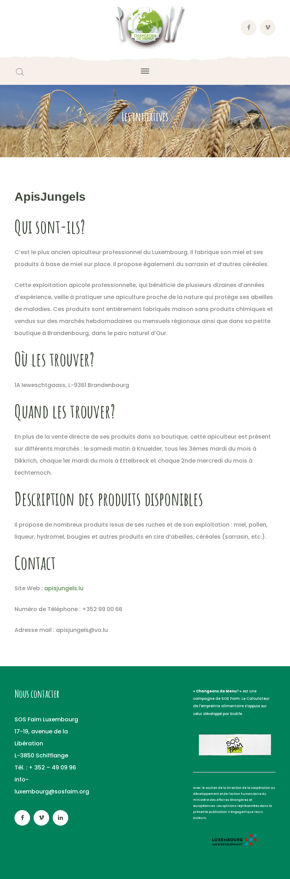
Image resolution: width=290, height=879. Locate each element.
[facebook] (22, 818)
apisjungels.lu (63, 588)
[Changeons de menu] (145, 27)
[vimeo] (41, 818)
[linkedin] (60, 818)
